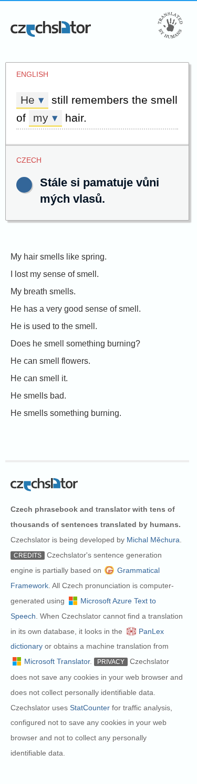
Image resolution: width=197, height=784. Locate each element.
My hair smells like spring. (59, 256)
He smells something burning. (66, 413)
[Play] (24, 185)
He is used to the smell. (54, 326)
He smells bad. (38, 395)
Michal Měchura (153, 539)
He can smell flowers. (50, 360)
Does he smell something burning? (75, 343)
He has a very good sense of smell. (76, 308)
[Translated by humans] (170, 25)
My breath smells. (43, 291)
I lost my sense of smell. (55, 274)
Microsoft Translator (57, 661)
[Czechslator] (51, 29)
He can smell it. (39, 378)
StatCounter (90, 707)
